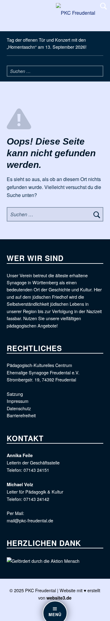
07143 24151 (36, 470)
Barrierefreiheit (21, 415)
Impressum (17, 401)
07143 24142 (36, 499)
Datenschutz (19, 408)
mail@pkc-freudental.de (30, 520)
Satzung (15, 394)
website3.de (59, 598)
